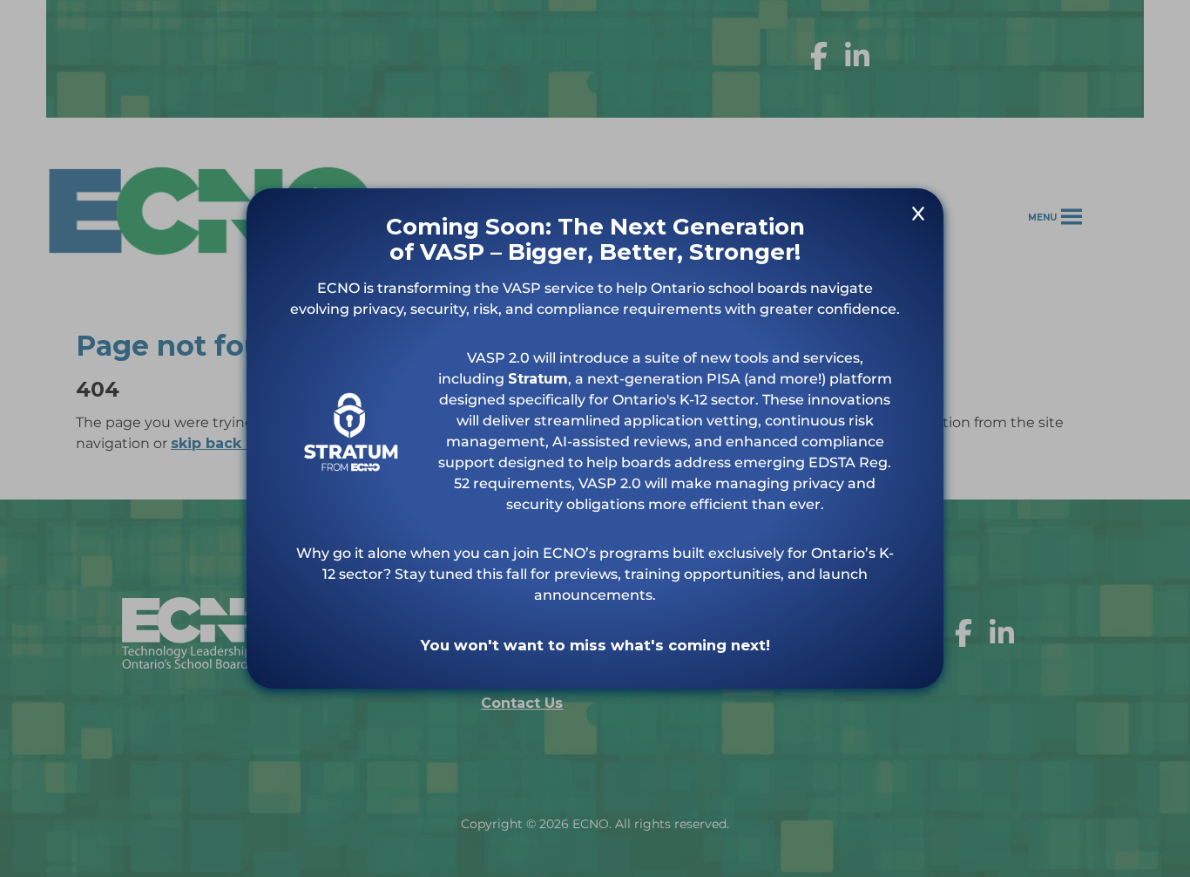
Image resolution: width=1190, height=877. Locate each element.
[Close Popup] (918, 216)
